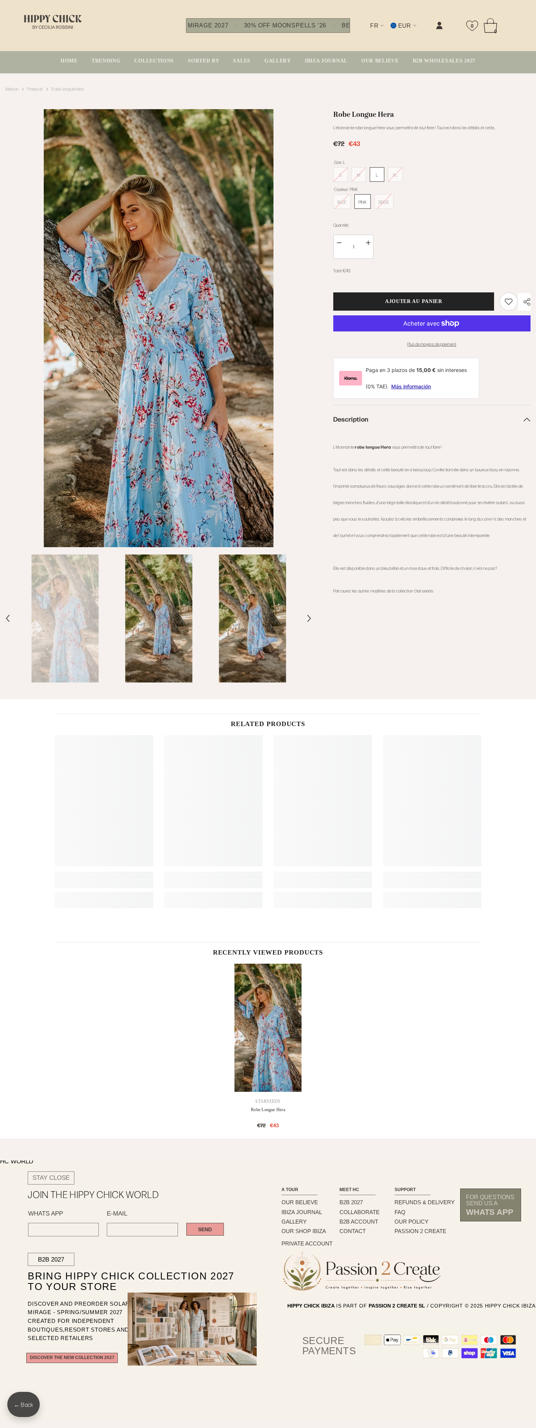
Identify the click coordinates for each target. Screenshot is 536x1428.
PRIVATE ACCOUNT (307, 1243)
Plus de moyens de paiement (431, 343)
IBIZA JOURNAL (301, 1212)
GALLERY (294, 1221)
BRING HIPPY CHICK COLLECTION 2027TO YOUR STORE (116, 1281)
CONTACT (352, 1231)
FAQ (400, 1212)
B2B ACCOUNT (358, 1221)
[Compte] (439, 25)
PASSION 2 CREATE (420, 1231)
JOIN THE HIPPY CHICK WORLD (93, 1194)
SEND (205, 1229)
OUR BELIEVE (299, 1202)
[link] (366, 31)
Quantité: (341, 224)
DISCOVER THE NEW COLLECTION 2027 (72, 1357)
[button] (7, 618)
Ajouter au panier (414, 301)
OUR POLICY (411, 1221)
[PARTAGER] (524, 302)
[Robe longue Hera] (268, 1028)
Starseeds (267, 1101)
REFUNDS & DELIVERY (425, 1202)
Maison (12, 88)
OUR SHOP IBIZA (303, 1231)
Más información (411, 386)
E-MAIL (117, 1213)
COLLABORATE (359, 1212)
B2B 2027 (51, 1259)
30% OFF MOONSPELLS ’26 (285, 25)
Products (35, 88)
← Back (23, 1404)
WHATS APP (45, 1213)
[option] (158, 328)
